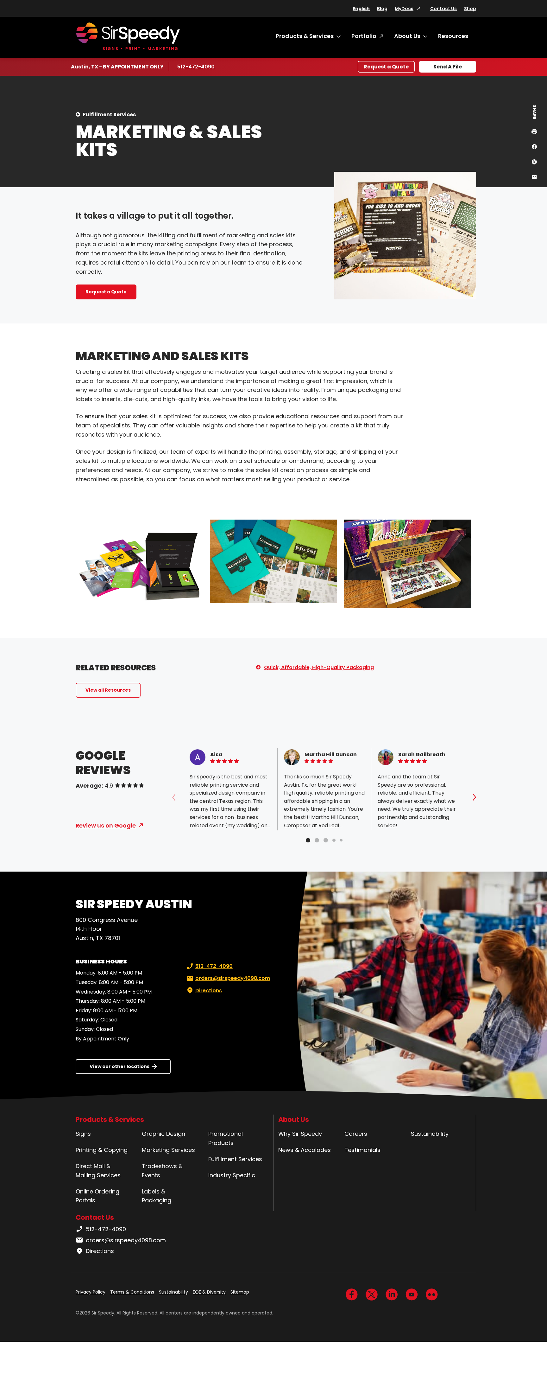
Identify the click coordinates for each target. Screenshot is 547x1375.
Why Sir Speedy (300, 1134)
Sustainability (430, 1134)
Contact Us (443, 8)
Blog (382, 8)
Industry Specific (231, 1175)
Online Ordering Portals (97, 1196)
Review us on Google (106, 825)
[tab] (308, 840)
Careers (355, 1134)
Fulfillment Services (109, 114)
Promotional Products (225, 1138)
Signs (83, 1134)
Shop (470, 8)
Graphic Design (163, 1134)
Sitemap (239, 1292)
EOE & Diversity (209, 1292)
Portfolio (363, 36)
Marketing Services (168, 1150)
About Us (407, 36)
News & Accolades (304, 1150)
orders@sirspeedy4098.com (232, 978)
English (361, 8)
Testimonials (362, 1150)
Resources (453, 36)
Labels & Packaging (156, 1196)
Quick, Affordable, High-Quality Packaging (319, 667)
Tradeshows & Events (162, 1170)
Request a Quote (386, 66)
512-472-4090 (196, 66)
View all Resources (108, 690)
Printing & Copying (102, 1150)
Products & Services (305, 36)
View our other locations (119, 1066)
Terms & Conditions (132, 1292)
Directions (208, 990)
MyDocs (404, 8)
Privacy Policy (90, 1292)
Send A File (447, 66)
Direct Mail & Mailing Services (98, 1170)
